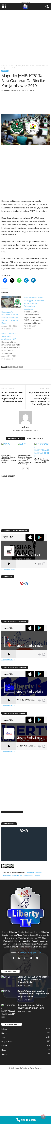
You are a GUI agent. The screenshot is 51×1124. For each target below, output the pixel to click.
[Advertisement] (25, 37)
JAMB (15, 367)
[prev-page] (23, 468)
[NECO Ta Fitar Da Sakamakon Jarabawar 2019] (12, 346)
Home (3, 66)
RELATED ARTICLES (15, 438)
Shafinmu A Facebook (12, 812)
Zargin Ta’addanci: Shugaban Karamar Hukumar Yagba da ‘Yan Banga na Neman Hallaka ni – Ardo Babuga (25, 459)
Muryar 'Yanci (6, 1042)
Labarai (4, 1046)
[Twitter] (14, 379)
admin (6, 90)
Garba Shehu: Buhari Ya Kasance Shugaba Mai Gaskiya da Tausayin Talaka (8, 458)
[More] (43, 104)
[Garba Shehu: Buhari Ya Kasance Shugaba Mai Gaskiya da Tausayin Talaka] (9, 448)
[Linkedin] (31, 379)
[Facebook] (5, 379)
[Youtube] (37, 958)
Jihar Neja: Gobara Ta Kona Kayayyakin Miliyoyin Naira (41, 460)
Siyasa (4, 1033)
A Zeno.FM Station (8, 569)
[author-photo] (25, 417)
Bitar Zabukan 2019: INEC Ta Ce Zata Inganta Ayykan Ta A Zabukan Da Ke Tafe (12, 397)
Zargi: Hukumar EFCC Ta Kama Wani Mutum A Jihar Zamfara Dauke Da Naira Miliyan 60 (38, 398)
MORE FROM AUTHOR (35, 438)
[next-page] (27, 468)
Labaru (10, 66)
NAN (21, 367)
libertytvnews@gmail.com (30, 953)
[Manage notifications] (43, 1116)
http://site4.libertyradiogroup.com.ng (25, 430)
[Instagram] (20, 958)
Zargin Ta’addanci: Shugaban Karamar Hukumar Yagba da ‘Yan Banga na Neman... (33, 994)
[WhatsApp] (22, 379)
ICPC (9, 367)
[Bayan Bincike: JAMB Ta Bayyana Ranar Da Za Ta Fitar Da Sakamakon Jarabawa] (35, 313)
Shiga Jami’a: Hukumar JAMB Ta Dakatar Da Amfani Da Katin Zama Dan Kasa (10, 317)
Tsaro (3, 1037)
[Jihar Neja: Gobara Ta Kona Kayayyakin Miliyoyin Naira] (42, 450)
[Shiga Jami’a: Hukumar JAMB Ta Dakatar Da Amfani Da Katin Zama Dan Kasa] (11, 302)
